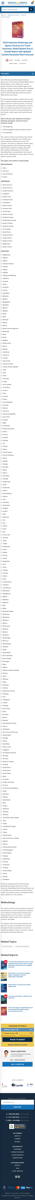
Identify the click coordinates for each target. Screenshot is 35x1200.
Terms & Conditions (24, 1193)
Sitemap (7, 1193)
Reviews (17, 1141)
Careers (17, 1139)
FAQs (17, 1168)
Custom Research (17, 1155)
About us (17, 1136)
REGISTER (17, 1107)
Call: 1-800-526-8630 (17, 1060)
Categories (17, 1149)
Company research (17, 1152)
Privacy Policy (14, 1193)
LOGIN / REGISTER (17, 1171)
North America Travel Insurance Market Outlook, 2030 (19, 985)
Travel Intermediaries (22, 946)
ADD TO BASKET (17, 1040)
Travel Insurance (7, 946)
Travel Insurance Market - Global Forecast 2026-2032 (20, 997)
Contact (17, 1165)
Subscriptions (18, 1158)
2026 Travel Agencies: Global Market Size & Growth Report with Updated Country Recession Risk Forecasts (20, 1009)
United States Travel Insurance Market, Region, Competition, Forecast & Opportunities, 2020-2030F (19, 974)
